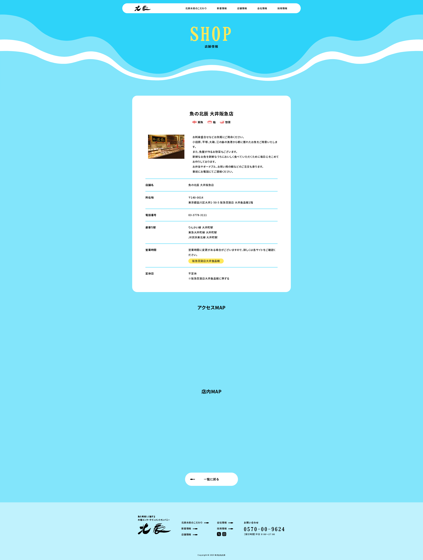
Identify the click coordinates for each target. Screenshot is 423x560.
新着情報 (222, 8)
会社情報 (262, 8)
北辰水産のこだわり (195, 8)
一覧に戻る (211, 479)
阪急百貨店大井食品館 (206, 261)
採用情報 (282, 8)
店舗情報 (242, 8)
